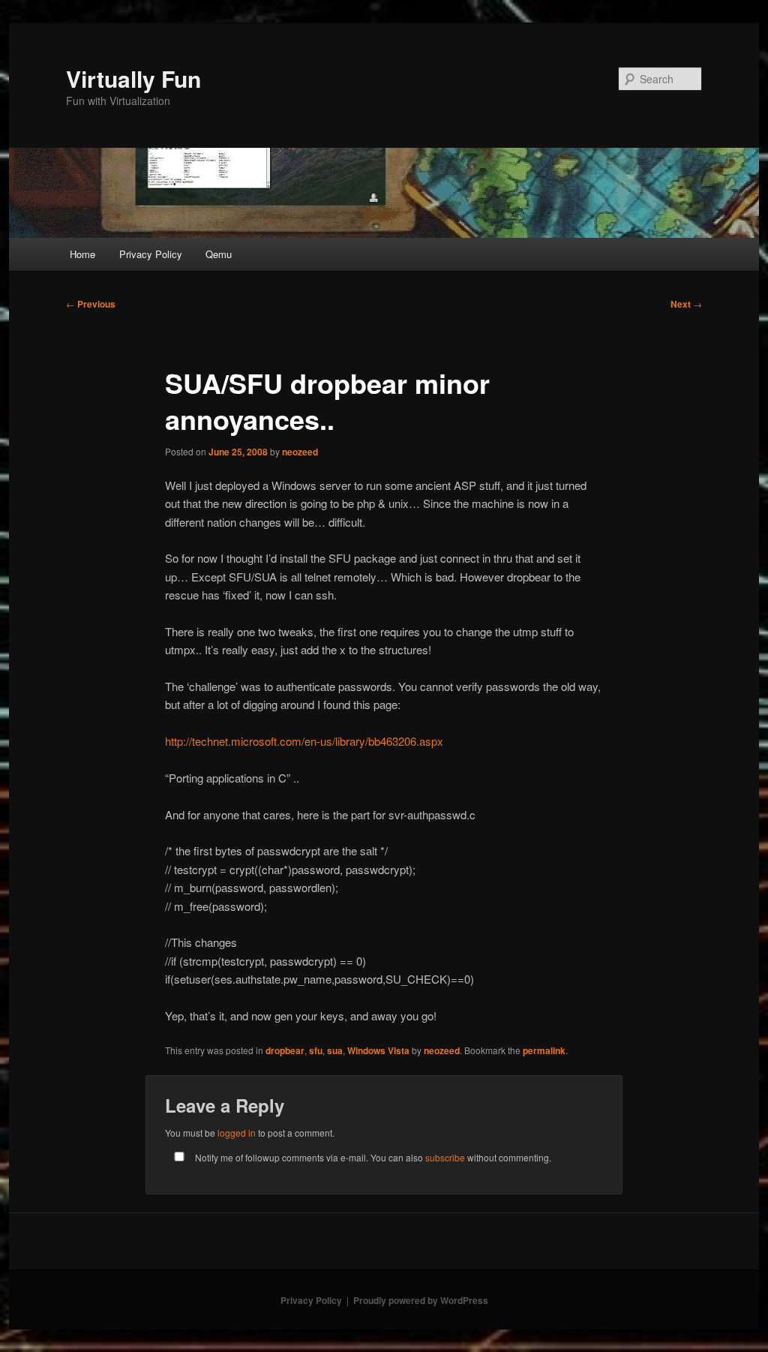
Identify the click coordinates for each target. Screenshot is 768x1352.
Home (82, 254)
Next (686, 304)
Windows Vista (378, 1050)
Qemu (219, 254)
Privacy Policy (150, 254)
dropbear (285, 1050)
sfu (315, 1050)
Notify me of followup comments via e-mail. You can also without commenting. (372, 1157)
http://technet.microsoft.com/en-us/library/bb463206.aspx (304, 741)
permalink (544, 1050)
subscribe (445, 1157)
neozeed (300, 451)
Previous (91, 304)
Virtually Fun (133, 78)
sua (335, 1050)
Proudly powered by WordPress (420, 1300)
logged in (237, 1132)
